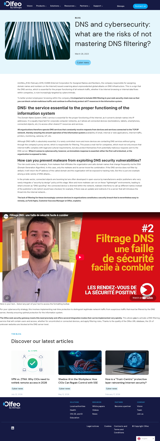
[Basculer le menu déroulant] (45, 6)
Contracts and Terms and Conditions (120, 429)
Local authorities (77, 406)
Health (73, 410)
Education (74, 417)
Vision (29, 6)
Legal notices (93, 426)
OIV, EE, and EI (76, 414)
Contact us (140, 6)
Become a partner (123, 406)
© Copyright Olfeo (140, 426)
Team (139, 410)
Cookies (108, 426)
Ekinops (120, 6)
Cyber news (17, 388)
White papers (98, 406)
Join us (140, 414)
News (94, 414)
